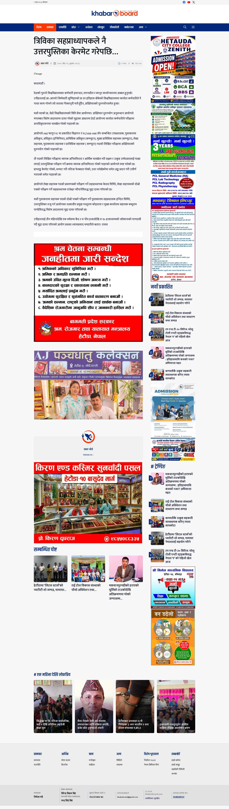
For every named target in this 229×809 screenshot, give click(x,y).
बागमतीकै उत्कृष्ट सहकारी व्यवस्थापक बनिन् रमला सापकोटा (178, 375)
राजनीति (62, 27)
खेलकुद (101, 27)
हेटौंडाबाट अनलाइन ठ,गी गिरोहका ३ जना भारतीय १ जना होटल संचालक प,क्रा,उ (133, 724)
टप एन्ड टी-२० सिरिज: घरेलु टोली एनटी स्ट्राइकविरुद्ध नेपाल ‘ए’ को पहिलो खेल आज (179, 335)
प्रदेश (74, 27)
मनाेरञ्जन (129, 27)
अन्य (141, 27)
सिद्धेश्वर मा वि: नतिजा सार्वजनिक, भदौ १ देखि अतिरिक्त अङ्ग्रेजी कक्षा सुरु (52, 724)
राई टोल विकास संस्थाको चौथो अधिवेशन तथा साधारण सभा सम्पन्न (180, 317)
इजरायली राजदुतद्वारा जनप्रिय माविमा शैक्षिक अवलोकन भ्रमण (175, 726)
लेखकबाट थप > (88, 454)
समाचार (50, 27)
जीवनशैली (114, 27)
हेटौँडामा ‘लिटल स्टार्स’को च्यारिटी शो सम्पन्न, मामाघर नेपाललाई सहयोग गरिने (178, 299)
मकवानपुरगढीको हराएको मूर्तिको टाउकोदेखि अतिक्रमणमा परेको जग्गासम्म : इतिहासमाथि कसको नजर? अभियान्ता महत (180, 355)
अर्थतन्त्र (88, 27)
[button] (185, 27)
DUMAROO (178, 797)
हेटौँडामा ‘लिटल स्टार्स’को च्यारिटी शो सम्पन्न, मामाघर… (50, 588)
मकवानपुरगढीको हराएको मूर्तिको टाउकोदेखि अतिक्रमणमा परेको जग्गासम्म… (124, 592)
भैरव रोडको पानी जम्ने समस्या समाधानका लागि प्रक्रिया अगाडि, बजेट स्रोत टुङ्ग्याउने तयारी (93, 724)
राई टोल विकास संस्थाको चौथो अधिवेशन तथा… (86, 588)
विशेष (38, 27)
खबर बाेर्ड (44, 63)
